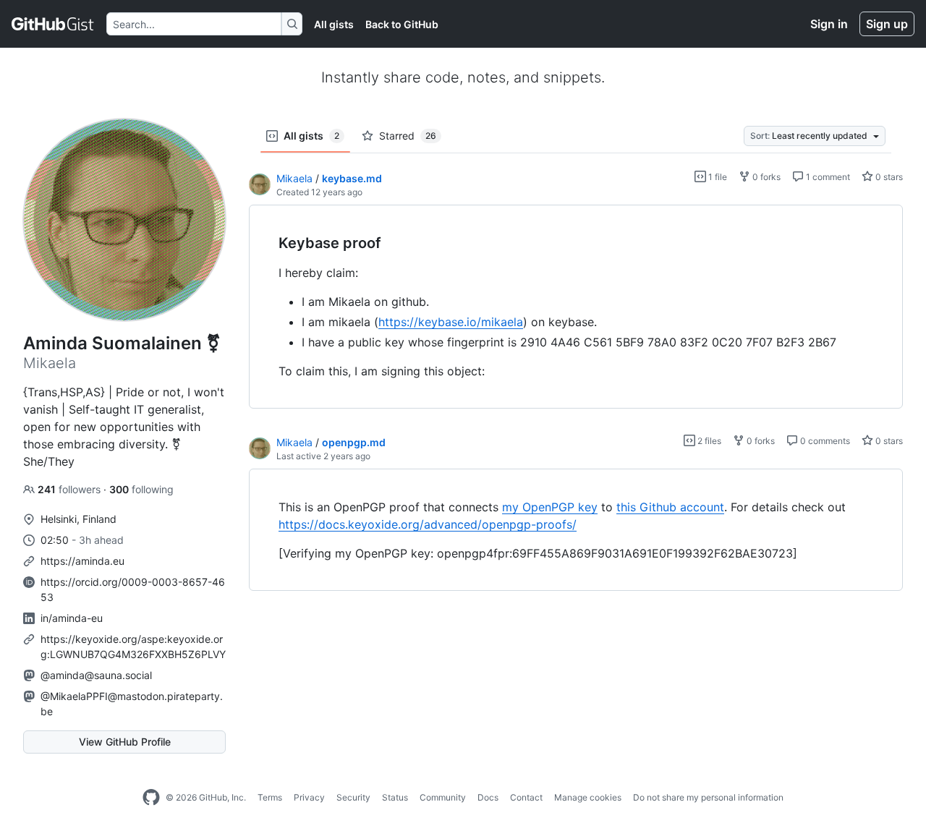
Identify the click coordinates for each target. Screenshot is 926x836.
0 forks (765, 176)
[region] (576, 307)
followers (70, 489)
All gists (334, 24)
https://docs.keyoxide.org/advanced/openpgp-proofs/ (428, 524)
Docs (487, 797)
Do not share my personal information (708, 797)
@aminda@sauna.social (96, 675)
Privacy (309, 797)
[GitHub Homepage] (151, 797)
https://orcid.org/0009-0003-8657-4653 (133, 589)
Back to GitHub (401, 24)
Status (395, 797)
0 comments (824, 440)
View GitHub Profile (125, 741)
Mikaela (294, 178)
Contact (526, 797)
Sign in (829, 24)
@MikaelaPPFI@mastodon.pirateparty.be (132, 703)
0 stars (888, 176)
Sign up (887, 24)
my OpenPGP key (550, 507)
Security (353, 797)
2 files (708, 440)
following (141, 489)
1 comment (827, 176)
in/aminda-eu (72, 618)
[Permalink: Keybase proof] (268, 244)
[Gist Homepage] (53, 24)
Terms (270, 797)
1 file (716, 176)
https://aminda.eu (82, 561)
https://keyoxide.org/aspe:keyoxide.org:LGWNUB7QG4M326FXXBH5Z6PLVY (133, 646)
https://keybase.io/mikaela (450, 322)
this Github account (670, 507)
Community (443, 797)
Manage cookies (587, 797)
